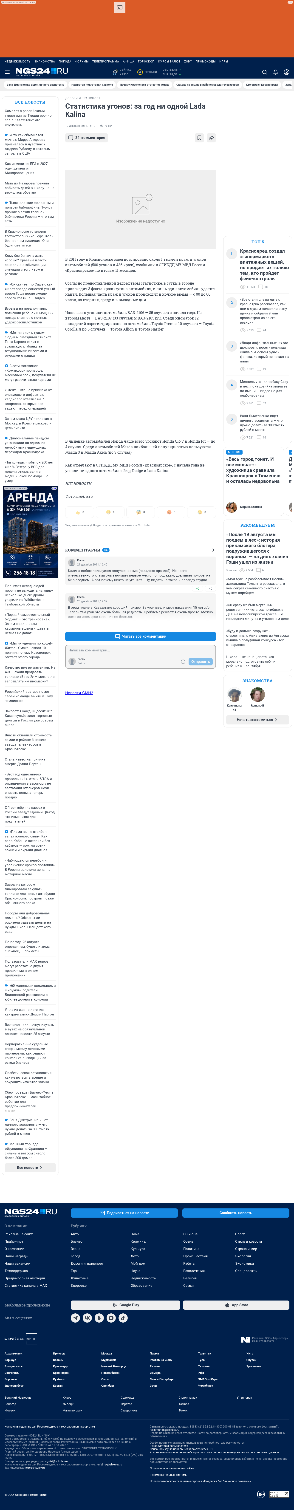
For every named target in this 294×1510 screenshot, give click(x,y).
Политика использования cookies (172, 1468)
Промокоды (206, 61)
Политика (191, 1249)
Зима (135, 1234)
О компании (14, 1249)
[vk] (87, 1318)
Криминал (139, 1241)
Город (75, 1256)
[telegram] (75, 1318)
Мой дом (138, 1263)
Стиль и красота (248, 1241)
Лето (135, 1256)
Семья (188, 1286)
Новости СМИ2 (79, 692)
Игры (223, 61)
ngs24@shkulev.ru (56, 1461)
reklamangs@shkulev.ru (164, 1429)
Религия (190, 1278)
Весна (75, 1249)
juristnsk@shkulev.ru (109, 1464)
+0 (197, 588)
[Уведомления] (275, 72)
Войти (81, 663)
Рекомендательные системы (168, 1474)
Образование (141, 1286)
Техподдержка (16, 1271)
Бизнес (76, 1241)
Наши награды (16, 1256)
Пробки (148, 72)
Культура (138, 1249)
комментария (90, 138)
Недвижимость (18, 61)
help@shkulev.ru (35, 1467)
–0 (210, 588)
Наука (135, 1271)
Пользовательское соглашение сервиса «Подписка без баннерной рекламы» (200, 1481)
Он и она (190, 1234)
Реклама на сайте (19, 1234)
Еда (74, 1271)
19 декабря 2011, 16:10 (80, 125)
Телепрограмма (105, 61)
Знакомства (44, 61)
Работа (189, 1263)
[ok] (99, 1318)
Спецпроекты (246, 1271)
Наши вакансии (17, 1263)
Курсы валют (169, 61)
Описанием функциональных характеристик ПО (181, 1449)
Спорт (240, 1234)
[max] (111, 1318)
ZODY (188, 61)
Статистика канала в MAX (26, 1286)
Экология (243, 1256)
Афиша (128, 61)
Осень (188, 1241)
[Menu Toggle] (7, 72)
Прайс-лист (14, 1241)
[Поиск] (264, 72)
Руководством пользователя (169, 1446)
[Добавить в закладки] (199, 137)
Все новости (30, 102)
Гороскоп (146, 61)
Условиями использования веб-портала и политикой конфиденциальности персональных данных (214, 1452)
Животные (79, 1278)
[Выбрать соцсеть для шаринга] (211, 137)
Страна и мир (246, 1249)
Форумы (82, 61)
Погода (65, 61)
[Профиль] (286, 72)
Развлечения (194, 1271)
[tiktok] (123, 1318)
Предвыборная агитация (25, 1278)
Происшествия (195, 1256)
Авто (75, 1234)
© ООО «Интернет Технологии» (26, 1494)
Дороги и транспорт (87, 1263)
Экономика (244, 1263)
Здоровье (79, 1286)
